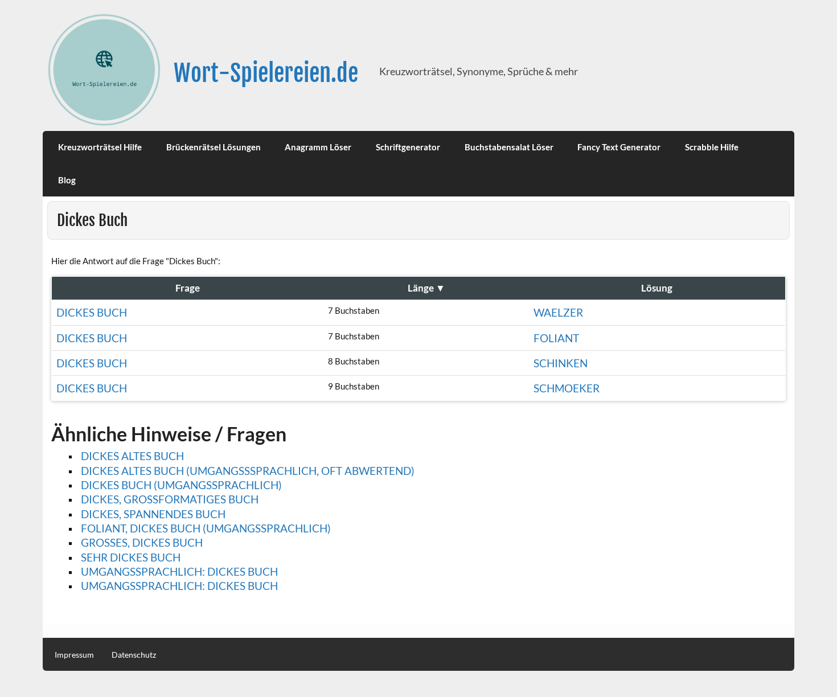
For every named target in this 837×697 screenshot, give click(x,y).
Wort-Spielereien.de (266, 73)
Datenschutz (134, 655)
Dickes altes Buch (132, 455)
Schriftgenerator (408, 147)
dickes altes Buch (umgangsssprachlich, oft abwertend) (248, 470)
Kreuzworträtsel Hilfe (100, 147)
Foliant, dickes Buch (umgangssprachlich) (206, 528)
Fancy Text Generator (618, 147)
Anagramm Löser (318, 147)
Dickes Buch (91, 312)
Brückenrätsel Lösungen (213, 147)
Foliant (556, 338)
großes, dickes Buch (142, 542)
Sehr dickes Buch (130, 557)
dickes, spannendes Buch (153, 513)
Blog (67, 180)
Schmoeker (567, 388)
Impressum (74, 655)
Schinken (561, 363)
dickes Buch (91, 338)
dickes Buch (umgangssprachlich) (181, 484)
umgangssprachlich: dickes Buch (179, 585)
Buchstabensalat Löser (509, 147)
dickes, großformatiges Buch (170, 499)
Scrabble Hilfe (711, 147)
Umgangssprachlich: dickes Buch (179, 571)
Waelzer (558, 312)
